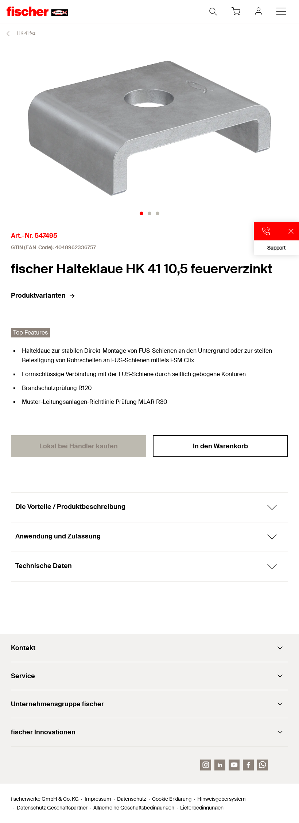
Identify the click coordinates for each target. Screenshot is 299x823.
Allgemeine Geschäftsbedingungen (133, 807)
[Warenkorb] (236, 11)
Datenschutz (131, 799)
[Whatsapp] (262, 765)
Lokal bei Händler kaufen (78, 446)
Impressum (98, 799)
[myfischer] (258, 11)
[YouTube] (234, 765)
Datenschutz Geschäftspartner (52, 807)
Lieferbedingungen (202, 807)
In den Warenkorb (220, 446)
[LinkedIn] (219, 765)
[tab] (141, 213)
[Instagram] (205, 765)
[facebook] (248, 765)
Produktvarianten (38, 295)
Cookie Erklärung (171, 799)
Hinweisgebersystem (221, 799)
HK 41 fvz (25, 33)
